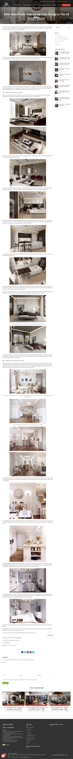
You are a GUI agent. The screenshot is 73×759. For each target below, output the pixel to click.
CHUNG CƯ (29, 729)
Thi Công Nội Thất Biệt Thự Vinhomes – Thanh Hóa (64, 86)
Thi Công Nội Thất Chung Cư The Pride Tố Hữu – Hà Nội (64, 92)
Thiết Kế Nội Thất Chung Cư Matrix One (59, 709)
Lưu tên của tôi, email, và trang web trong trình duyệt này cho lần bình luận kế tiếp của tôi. (20, 679)
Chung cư (12, 705)
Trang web (39, 675)
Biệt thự (35, 705)
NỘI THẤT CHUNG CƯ (36, 11)
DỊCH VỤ (27, 743)
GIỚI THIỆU (28, 741)
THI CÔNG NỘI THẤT (30, 737)
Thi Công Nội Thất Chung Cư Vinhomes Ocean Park (64, 52)
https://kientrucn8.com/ (11, 645)
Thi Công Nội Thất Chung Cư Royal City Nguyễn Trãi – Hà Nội (64, 98)
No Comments (65, 54)
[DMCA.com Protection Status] (6, 744)
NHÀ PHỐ (29, 733)
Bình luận (4, 662)
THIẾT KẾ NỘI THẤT (30, 727)
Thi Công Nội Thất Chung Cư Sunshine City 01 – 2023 (64, 58)
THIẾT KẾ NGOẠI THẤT (30, 735)
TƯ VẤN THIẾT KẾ (66, 5)
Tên (4, 675)
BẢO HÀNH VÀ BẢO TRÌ (59, 41)
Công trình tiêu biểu (19, 705)
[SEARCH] (69, 27)
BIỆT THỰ (29, 731)
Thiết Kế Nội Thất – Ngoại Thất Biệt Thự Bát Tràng (64, 64)
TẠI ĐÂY (34, 632)
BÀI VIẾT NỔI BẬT (7, 705)
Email (21, 675)
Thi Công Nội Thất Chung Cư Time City (64, 80)
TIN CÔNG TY (57, 43)
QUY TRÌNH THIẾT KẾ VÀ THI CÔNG (61, 39)
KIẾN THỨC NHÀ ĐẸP (30, 739)
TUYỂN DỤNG (57, 45)
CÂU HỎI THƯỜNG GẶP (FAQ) (60, 37)
